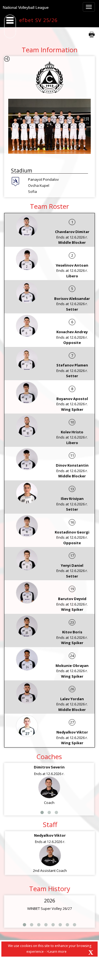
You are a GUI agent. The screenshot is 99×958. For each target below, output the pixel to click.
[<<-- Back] (7, 59)
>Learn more (56, 951)
